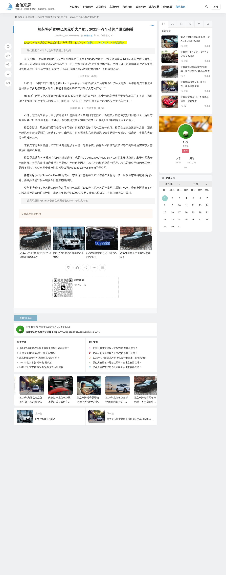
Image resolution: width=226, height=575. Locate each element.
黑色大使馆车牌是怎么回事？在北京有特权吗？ (117, 362)
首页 (20, 17)
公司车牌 (141, 6)
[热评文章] (190, 24)
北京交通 (154, 6)
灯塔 (35, 327)
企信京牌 (88, 6)
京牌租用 (128, 6)
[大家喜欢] (172, 24)
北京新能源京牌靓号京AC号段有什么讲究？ (115, 348)
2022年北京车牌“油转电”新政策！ (36, 362)
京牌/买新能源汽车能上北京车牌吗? (37, 353)
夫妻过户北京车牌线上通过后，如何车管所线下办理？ (56, 401)
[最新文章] (163, 24)
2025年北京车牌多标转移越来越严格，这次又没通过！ (113, 401)
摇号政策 (167, 6)
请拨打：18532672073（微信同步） (107, 42)
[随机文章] (198, 24)
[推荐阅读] (207, 24)
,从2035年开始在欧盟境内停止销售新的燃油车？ (44, 348)
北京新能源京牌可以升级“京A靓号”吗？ (39, 357)
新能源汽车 (25, 318)
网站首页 (75, 6)
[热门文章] (181, 24)
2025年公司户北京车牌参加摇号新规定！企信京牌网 (120, 357)
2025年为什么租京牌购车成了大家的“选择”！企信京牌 (27, 401)
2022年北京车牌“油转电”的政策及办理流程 (41, 367)
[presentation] (136, 381)
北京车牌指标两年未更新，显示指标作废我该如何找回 (142, 401)
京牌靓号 (114, 6)
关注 (186, 151)
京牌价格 (101, 6)
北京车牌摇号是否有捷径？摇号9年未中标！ (84, 401)
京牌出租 (180, 6)
